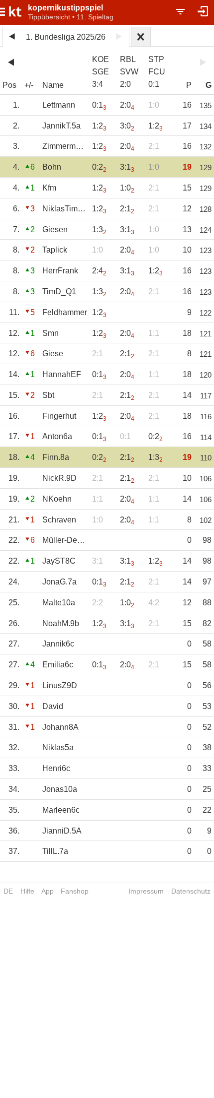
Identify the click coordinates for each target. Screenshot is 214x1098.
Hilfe (27, 891)
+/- (28, 85)
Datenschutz (191, 891)
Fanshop (75, 891)
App (47, 891)
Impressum (146, 891)
